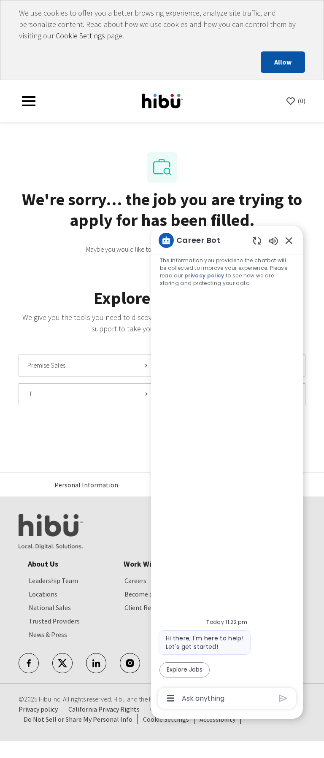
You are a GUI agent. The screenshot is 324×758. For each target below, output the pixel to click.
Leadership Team (53, 580)
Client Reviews (145, 607)
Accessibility (217, 719)
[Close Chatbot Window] (289, 240)
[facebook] (29, 663)
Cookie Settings (80, 35)
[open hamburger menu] (29, 101)
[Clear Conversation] (257, 240)
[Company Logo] (162, 100)
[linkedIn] (96, 663)
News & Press (48, 634)
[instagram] (130, 663)
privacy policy (204, 275)
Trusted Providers (54, 621)
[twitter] (62, 663)
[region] (227, 468)
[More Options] (170, 698)
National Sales (50, 607)
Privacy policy (38, 709)
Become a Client (148, 594)
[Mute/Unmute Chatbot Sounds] (273, 240)
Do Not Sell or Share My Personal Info (78, 719)
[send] (283, 698)
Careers (135, 580)
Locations (43, 594)
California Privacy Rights (104, 709)
